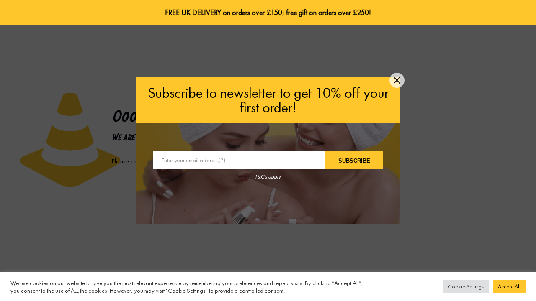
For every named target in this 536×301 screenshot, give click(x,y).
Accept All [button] (509, 286)
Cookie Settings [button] (466, 286)
